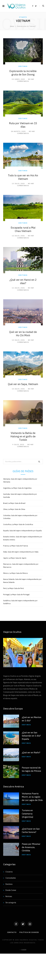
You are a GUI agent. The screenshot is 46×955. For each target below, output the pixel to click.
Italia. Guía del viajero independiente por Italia (20, 552)
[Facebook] (16, 924)
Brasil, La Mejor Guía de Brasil (14, 503)
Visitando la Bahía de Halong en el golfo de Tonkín (23, 436)
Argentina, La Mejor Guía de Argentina (17, 488)
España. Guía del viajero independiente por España (22, 531)
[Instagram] (30, 924)
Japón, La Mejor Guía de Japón (14, 558)
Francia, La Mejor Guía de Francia (15, 546)
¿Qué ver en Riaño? (31, 752)
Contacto (11, 932)
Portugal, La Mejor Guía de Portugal (16, 594)
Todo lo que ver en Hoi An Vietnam (23, 177)
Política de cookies (29, 932)
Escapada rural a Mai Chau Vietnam (23, 229)
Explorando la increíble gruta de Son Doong (23, 72)
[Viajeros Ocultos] (16, 6)
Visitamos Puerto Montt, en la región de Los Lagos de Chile (32, 797)
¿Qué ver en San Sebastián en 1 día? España (31, 735)
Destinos (23, 66)
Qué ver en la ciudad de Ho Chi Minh (23, 333)
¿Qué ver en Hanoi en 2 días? (23, 281)
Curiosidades (10, 878)
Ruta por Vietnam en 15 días (23, 125)
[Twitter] (23, 924)
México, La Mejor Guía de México (15, 573)
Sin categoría (10, 902)
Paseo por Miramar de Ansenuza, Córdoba (31, 847)
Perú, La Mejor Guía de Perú (13, 588)
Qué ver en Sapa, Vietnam (23, 384)
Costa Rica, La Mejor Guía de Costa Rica (18, 524)
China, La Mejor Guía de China (14, 509)
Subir (23, 950)
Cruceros (9, 872)
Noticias (8, 896)
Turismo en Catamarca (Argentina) (27, 813)
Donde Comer (10, 890)
